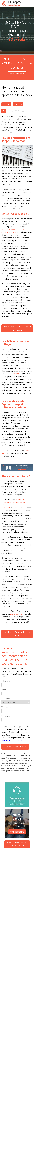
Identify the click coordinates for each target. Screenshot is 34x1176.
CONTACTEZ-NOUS (17, 73)
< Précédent (6, 104)
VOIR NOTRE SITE (17, 831)
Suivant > (18, 104)
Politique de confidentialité (11, 740)
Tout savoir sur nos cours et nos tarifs (17, 328)
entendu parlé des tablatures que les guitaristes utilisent (16, 231)
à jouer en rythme (12, 373)
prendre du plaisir (17, 614)
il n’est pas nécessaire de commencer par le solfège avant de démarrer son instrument (14, 503)
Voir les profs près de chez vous (17, 634)
